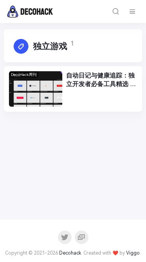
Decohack (70, 253)
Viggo (133, 253)
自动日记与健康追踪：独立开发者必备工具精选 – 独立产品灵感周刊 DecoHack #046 (100, 80)
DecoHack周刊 (24, 74)
